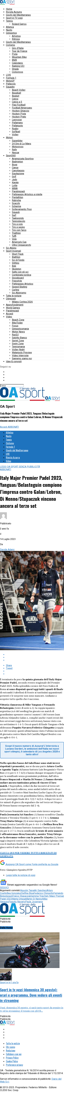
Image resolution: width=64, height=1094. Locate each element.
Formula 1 (11, 77)
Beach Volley (18, 90)
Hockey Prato (19, 116)
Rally (14, 149)
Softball (16, 131)
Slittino (15, 263)
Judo (14, 179)
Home (9, 9)
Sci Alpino (11, 248)
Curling (15, 289)
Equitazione (18, 173)
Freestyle (17, 280)
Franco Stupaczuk (21, 896)
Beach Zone (18, 319)
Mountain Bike (19, 57)
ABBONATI (13, 427)
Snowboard (18, 277)
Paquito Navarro (17, 901)
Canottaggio (18, 170)
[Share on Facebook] (35, 654)
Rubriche (16, 200)
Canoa (15, 167)
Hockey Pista (19, 113)
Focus (15, 325)
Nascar (15, 152)
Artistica (16, 36)
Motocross (17, 146)
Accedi (9, 313)
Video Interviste (20, 355)
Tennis (9, 20)
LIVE (8, 74)
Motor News (18, 331)
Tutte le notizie (13, 295)
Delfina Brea (27, 893)
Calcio (15, 98)
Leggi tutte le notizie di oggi (20, 875)
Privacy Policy (12, 1057)
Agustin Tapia (27, 890)
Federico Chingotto (44, 893)
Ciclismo (10, 45)
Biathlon (16, 257)
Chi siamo (10, 1047)
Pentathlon (17, 197)
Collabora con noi (13, 1054)
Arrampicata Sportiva (22, 158)
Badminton (17, 161)
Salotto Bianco (19, 337)
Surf (14, 215)
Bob (14, 266)
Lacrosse (17, 119)
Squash (16, 212)
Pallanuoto (17, 125)
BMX (14, 60)
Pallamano (17, 122)
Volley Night (18, 349)
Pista (14, 54)
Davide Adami (7, 549)
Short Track (18, 254)
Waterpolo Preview (22, 352)
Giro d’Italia (18, 48)
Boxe (14, 164)
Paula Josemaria (34, 901)
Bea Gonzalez (14, 893)
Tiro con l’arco (19, 230)
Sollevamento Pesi (22, 209)
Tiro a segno (18, 227)
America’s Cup (19, 242)
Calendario (17, 63)
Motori (9, 137)
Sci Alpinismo (19, 292)
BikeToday (17, 322)
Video (9, 316)
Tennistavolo (18, 221)
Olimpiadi (11, 298)
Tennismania (18, 346)
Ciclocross (17, 72)
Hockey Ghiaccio (20, 110)
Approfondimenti (14, 304)
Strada (15, 69)
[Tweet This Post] (35, 657)
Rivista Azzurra (14, 12)
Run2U (15, 334)
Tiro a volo (17, 224)
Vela (14, 239)
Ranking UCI (18, 66)
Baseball (16, 93)
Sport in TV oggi (14, 18)
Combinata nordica (21, 274)
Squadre (10, 86)
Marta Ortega (19, 898)
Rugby (15, 128)
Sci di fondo (18, 260)
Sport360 (11, 155)
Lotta (14, 185)
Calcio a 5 (17, 101)
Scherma (16, 206)
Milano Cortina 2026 (22, 301)
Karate (15, 182)
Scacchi (16, 203)
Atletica (10, 27)
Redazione (10, 1050)
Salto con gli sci (20, 271)
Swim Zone (18, 343)
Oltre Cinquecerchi (21, 245)
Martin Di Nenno (34, 898)
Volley (15, 134)
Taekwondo (18, 218)
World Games (13, 307)
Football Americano (22, 107)
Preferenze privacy (14, 1065)
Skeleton (16, 269)
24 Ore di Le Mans (21, 143)
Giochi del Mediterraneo (18, 15)
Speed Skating (19, 286)
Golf (14, 176)
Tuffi (14, 236)
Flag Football (18, 104)
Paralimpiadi (18, 191)
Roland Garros (19, 24)
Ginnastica (11, 33)
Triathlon (16, 233)
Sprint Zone (18, 340)
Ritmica (16, 39)
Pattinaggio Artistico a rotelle (27, 194)
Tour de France (19, 51)
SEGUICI (4, 887)
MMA (15, 188)
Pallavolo (11, 83)
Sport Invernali (13, 251)
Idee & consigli (14, 361)
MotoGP (10, 80)
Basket (15, 95)
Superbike (17, 140)
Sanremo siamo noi (22, 358)
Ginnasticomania (20, 328)
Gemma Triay (37, 896)
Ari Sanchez (40, 890)
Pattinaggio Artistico (22, 283)
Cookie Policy (12, 1061)
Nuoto (9, 30)
